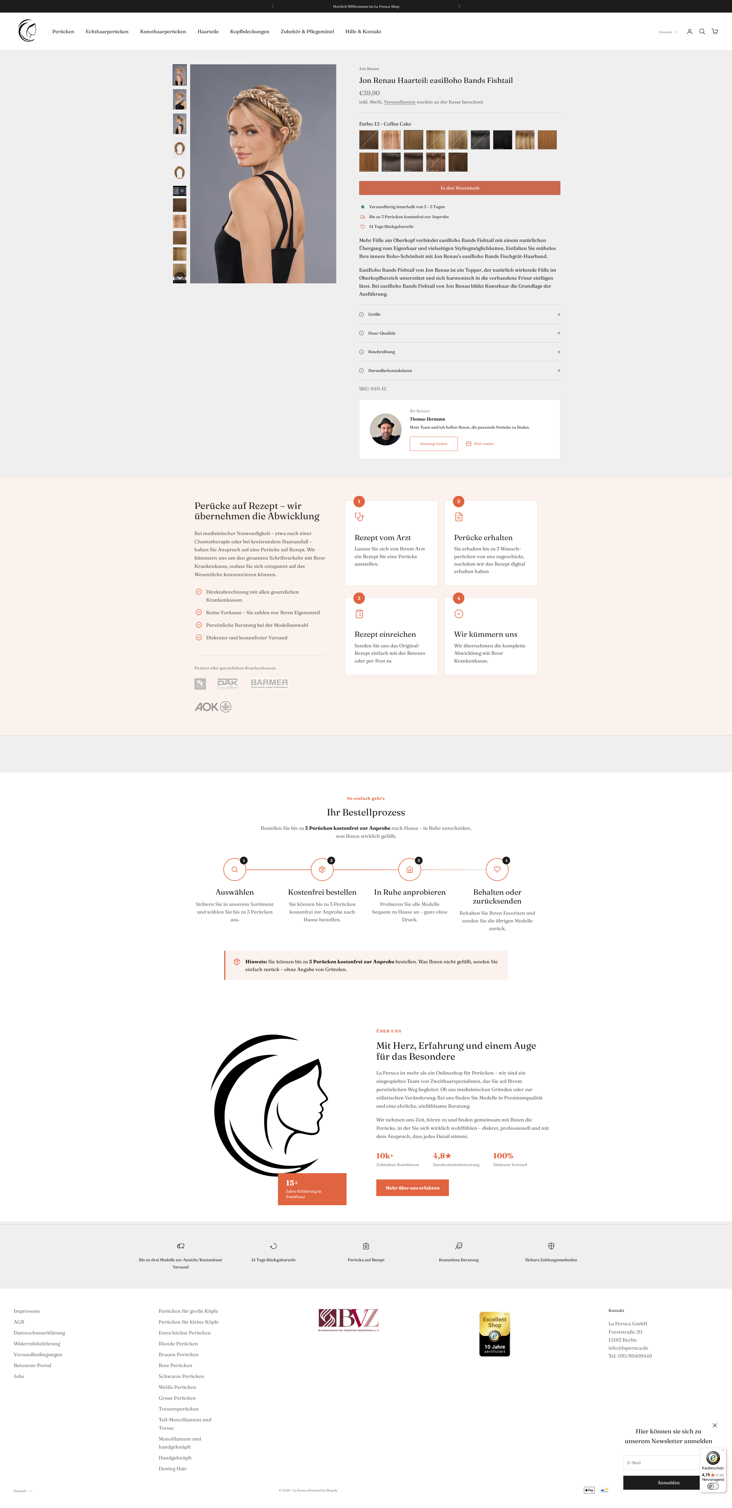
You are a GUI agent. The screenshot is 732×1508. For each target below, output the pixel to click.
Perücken (63, 31)
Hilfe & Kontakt (363, 31)
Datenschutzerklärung (39, 1333)
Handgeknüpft (175, 1458)
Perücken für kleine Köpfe (189, 1322)
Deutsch (665, 32)
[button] (180, 74)
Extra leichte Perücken (185, 1333)
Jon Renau (369, 68)
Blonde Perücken (178, 1343)
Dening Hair (173, 1468)
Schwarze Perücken (181, 1376)
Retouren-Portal (32, 1365)
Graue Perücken (177, 1398)
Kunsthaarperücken (163, 31)
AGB (19, 1322)
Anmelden (669, 1482)
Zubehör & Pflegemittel (307, 31)
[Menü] (722, 1451)
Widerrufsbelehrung (37, 1343)
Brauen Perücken (179, 1354)
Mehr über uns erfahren (412, 1188)
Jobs (19, 1376)
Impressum (27, 1311)
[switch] (713, 1486)
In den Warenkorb (460, 188)
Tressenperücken (179, 1409)
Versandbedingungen (38, 1354)
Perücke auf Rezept (366, 1259)
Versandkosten (399, 102)
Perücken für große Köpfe (188, 1311)
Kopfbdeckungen (249, 31)
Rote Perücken (175, 1365)
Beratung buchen (433, 443)
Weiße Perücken (177, 1387)
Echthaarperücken (107, 31)
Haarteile (208, 31)
